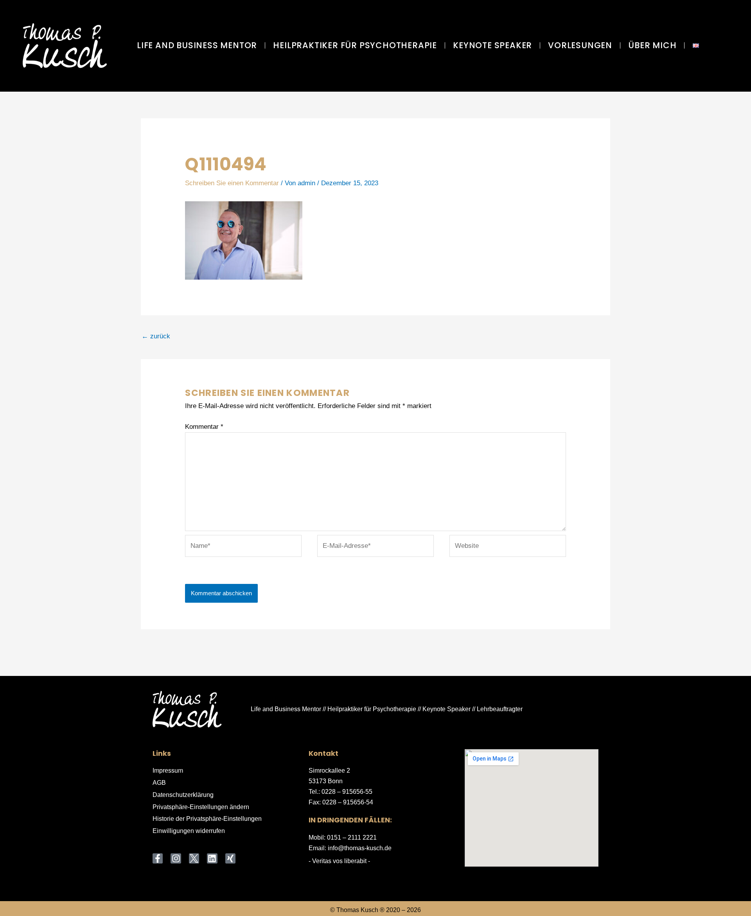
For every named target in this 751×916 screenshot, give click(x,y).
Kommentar (204, 426)
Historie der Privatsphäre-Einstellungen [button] (207, 818)
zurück (156, 336)
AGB (159, 782)
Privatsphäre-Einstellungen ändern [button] (201, 807)
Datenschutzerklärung (183, 794)
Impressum (168, 770)
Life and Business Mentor (197, 45)
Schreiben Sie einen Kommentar (232, 183)
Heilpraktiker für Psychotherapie (355, 45)
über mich (652, 45)
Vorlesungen (580, 45)
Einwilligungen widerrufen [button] (189, 830)
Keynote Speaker (492, 45)
